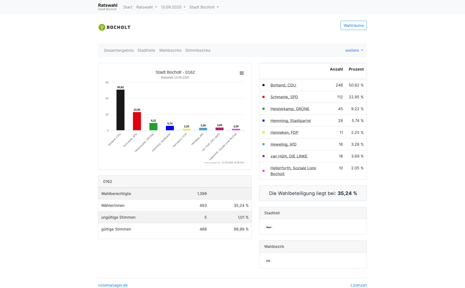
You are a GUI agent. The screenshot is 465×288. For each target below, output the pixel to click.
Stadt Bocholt (202, 7)
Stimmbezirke (197, 50)
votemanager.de (113, 285)
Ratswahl (145, 7)
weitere (352, 50)
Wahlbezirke (170, 50)
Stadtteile (146, 50)
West (268, 227)
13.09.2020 (172, 7)
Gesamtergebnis (119, 50)
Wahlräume (354, 25)
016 (268, 260)
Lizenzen (359, 285)
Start (127, 7)
